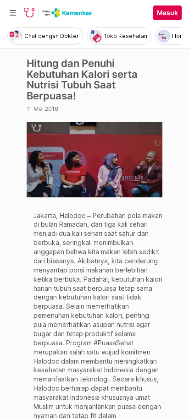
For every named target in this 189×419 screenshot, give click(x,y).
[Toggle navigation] (12, 12)
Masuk (167, 12)
